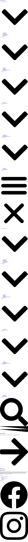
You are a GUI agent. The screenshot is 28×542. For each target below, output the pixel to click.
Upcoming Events (5, 395)
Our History (4, 33)
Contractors (4, 102)
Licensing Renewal (5, 135)
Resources (4, 168)
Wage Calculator (5, 169)
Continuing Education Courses (6, 136)
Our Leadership (5, 32)
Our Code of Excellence (5, 34)
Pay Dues (4, 68)
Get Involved (4, 70)
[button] (14, 199)
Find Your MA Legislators (4, 476)
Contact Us (2, 477)
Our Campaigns (5, 35)
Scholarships (4, 69)
